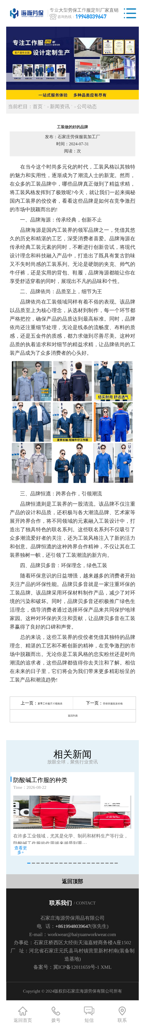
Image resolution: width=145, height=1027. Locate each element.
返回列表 (73, 715)
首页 (38, 106)
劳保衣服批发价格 (113, 703)
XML (106, 967)
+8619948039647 (72, 926)
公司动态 (87, 106)
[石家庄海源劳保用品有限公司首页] (27, 13)
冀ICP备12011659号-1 (76, 967)
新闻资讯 (60, 106)
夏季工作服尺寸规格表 (50, 703)
